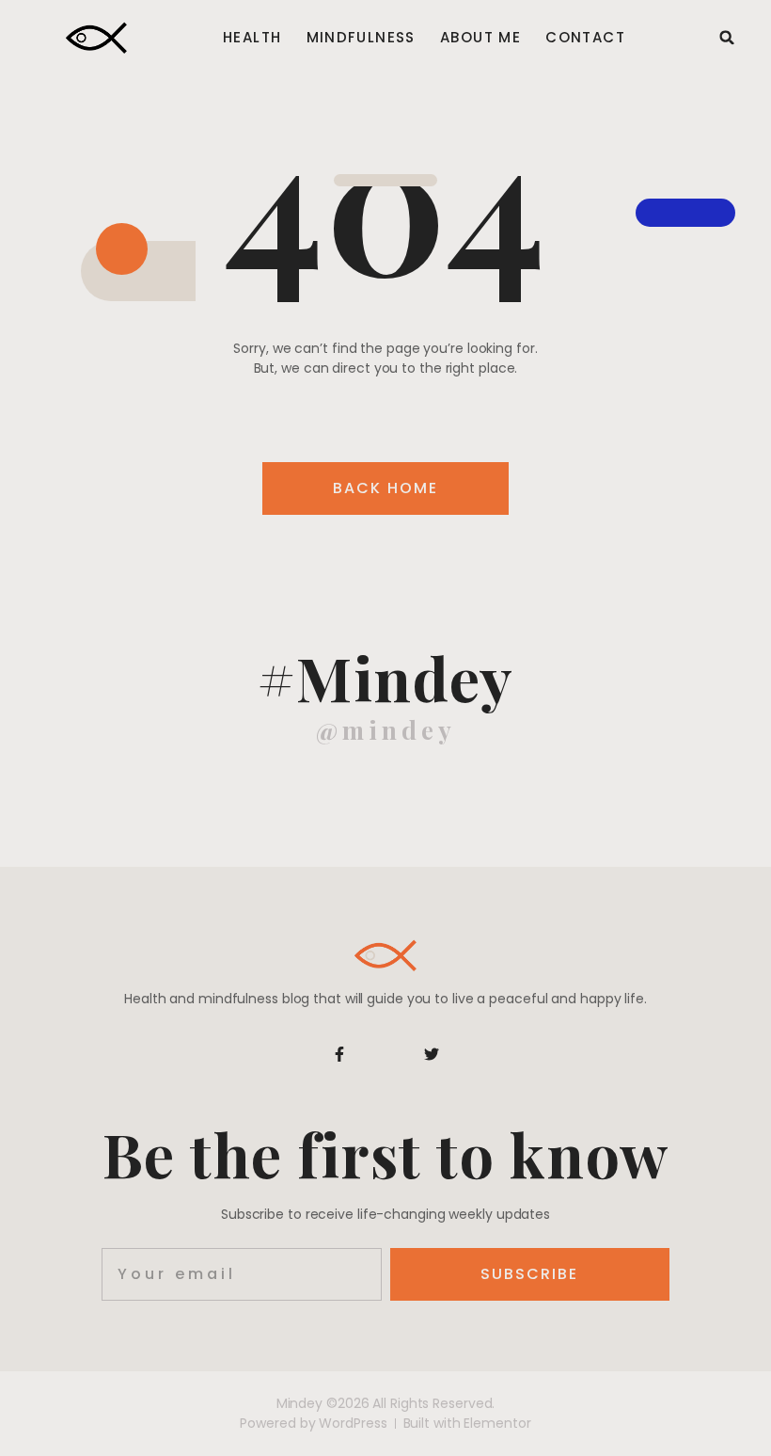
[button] (727, 37)
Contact (585, 37)
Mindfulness (361, 37)
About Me (480, 37)
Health (252, 37)
